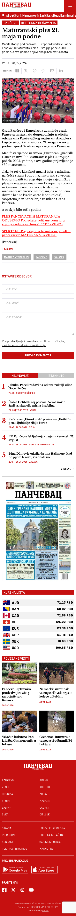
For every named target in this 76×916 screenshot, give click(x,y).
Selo (32, 393)
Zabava (33, 461)
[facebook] (17, 71)
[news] (19, 673)
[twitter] (25, 71)
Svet (5, 814)
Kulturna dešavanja (38, 23)
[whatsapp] (34, 71)
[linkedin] (61, 71)
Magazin (45, 800)
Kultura (45, 787)
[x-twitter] (13, 889)
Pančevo (11, 23)
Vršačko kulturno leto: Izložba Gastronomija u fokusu (19, 740)
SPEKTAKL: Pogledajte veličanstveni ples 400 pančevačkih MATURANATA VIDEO (36, 233)
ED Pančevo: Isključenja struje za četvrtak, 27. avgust (41, 438)
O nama (6, 828)
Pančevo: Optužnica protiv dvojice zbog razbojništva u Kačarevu (16, 694)
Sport (6, 800)
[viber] (43, 71)
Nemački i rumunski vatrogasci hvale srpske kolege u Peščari (55, 692)
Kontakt (7, 841)
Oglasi (44, 807)
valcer (59, 257)
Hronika (7, 794)
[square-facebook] (4, 889)
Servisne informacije (41, 444)
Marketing (47, 848)
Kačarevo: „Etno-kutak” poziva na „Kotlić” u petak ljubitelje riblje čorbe (40, 421)
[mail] (52, 71)
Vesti (33, 410)
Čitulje (45, 814)
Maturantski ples (16, 257)
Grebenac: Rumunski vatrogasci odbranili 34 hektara (55, 740)
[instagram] (22, 889)
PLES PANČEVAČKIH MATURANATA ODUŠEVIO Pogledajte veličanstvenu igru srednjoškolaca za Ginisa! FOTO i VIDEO (33, 220)
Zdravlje (46, 794)
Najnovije (20, 375)
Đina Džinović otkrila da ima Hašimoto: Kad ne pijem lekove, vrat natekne (40, 455)
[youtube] (31, 889)
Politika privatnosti (15, 848)
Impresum (8, 835)
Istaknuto (56, 375)
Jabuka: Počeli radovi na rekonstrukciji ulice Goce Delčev (40, 386)
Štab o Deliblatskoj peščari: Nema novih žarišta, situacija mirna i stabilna (37, 403)
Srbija (44, 780)
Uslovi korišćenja (52, 828)
